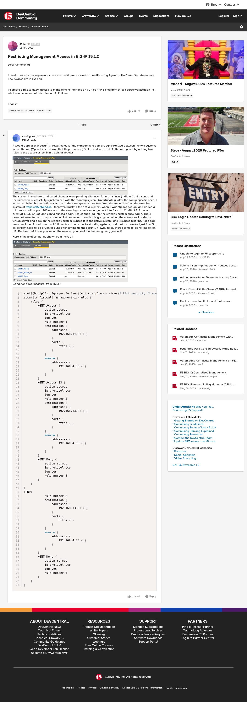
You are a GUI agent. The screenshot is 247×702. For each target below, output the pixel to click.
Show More (208, 312)
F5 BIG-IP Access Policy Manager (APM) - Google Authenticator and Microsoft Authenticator (206, 384)
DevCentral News (180, 89)
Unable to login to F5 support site (202, 253)
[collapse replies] (4, 135)
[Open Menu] (241, 26)
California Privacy (109, 687)
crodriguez (28, 136)
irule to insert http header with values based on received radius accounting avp (208, 265)
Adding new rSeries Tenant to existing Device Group (209, 277)
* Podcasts (179, 451)
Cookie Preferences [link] (176, 688)
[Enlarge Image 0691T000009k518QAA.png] (85, 261)
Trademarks (67, 687)
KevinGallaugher (208, 376)
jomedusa (204, 281)
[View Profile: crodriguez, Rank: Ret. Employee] (16, 138)
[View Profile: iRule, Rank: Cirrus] (13, 46)
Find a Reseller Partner (197, 627)
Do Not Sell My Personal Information (142, 687)
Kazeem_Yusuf (207, 269)
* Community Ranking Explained (193, 431)
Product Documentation (99, 627)
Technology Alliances (197, 630)
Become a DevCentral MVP (49, 653)
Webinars (99, 642)
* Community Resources (188, 434)
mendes (201, 340)
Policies (81, 687)
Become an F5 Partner (197, 634)
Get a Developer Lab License (49, 649)
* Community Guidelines (188, 424)
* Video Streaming (184, 458)
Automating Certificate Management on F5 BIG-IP (207, 360)
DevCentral (9, 26)
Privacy (92, 687)
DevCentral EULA (49, 645)
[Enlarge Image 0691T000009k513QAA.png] (85, 175)
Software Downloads (148, 638)
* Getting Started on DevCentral (193, 420)
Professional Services (148, 630)
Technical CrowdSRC (49, 638)
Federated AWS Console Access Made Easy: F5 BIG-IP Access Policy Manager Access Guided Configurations (208, 348)
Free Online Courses (99, 645)
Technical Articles (49, 634)
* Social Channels (184, 455)
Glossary (99, 634)
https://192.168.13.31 (38, 207)
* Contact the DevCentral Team (192, 438)
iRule (22, 44)
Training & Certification (98, 649)
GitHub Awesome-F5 (186, 465)
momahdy (203, 352)
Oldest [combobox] (156, 124)
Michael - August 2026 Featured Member (201, 84)
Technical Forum (39, 26)
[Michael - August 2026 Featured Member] (206, 59)
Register (223, 16)
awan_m (203, 305)
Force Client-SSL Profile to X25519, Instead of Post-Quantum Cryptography (208, 289)
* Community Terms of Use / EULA (194, 427)
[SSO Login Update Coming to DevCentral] (206, 192)
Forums (23, 26)
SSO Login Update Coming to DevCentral (201, 217)
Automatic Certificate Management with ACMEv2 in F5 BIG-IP (205, 336)
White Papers (99, 630)
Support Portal (148, 642)
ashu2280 (204, 257)
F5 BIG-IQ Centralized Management (203, 372)
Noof (200, 364)
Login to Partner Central (197, 638)
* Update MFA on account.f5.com (194, 441)
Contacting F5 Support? (188, 410)
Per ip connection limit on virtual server (205, 301)
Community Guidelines (49, 642)
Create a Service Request (148, 634)
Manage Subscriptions (148, 627)
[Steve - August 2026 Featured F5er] (206, 126)
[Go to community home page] (20, 16)
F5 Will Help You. (193, 406)
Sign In (237, 16)
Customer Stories (98, 638)
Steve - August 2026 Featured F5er (197, 150)
